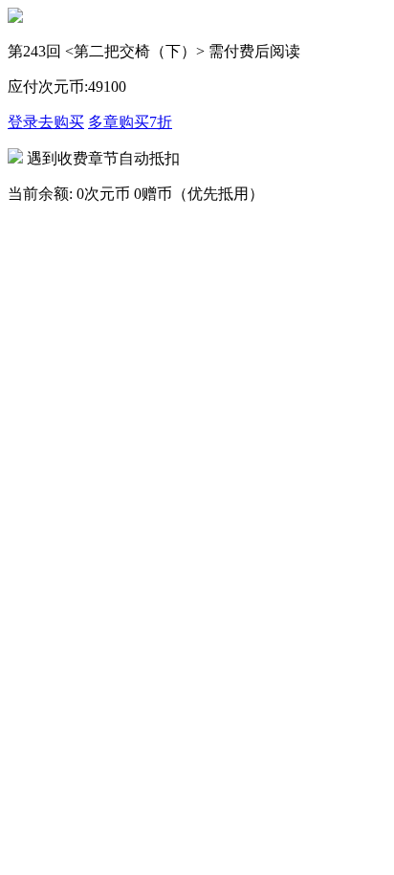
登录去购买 (46, 122)
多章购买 (130, 122)
